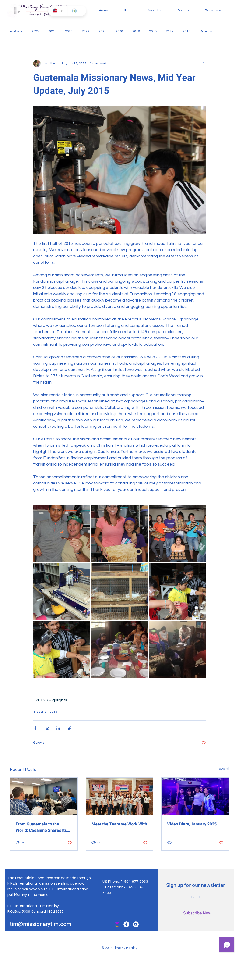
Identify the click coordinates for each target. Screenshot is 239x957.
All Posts (16, 31)
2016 (186, 31)
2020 (119, 31)
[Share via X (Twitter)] (47, 728)
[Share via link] (69, 728)
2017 (169, 31)
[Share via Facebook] (35, 728)
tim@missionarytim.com (40, 924)
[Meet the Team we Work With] (119, 796)
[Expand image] (61, 533)
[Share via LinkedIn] (58, 728)
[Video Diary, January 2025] (195, 796)
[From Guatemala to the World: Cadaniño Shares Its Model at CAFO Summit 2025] (43, 796)
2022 (85, 31)
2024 (52, 31)
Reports (40, 711)
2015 (53, 711)
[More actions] (203, 63)
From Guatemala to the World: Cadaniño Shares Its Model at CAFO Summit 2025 (43, 827)
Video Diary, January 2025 (192, 824)
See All (224, 768)
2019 (136, 31)
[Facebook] (126, 924)
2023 (69, 31)
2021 (102, 31)
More (203, 31)
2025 (35, 31)
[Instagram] (117, 924)
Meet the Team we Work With (119, 824)
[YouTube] (136, 924)
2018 (153, 31)
